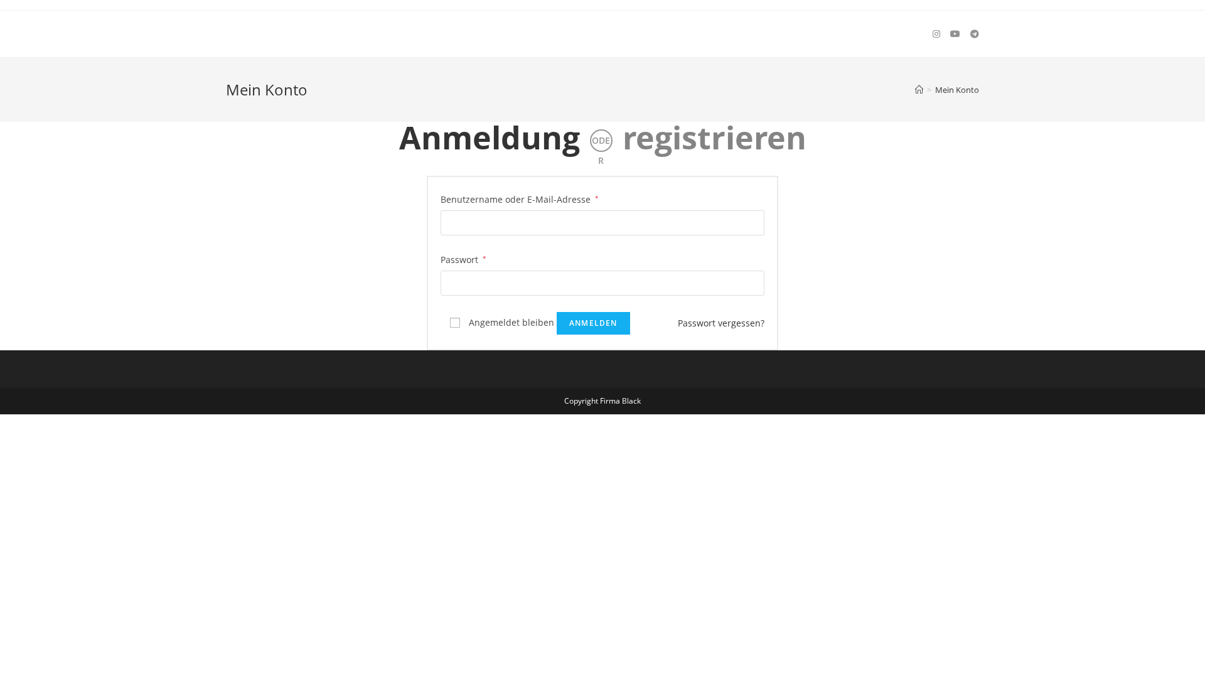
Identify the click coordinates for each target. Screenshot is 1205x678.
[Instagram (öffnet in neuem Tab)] (936, 34)
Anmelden (593, 323)
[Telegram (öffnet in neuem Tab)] (974, 34)
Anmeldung (489, 137)
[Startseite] (919, 89)
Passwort (463, 259)
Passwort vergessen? (721, 323)
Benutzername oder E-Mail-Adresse (520, 199)
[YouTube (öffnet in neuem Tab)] (955, 34)
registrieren (714, 137)
